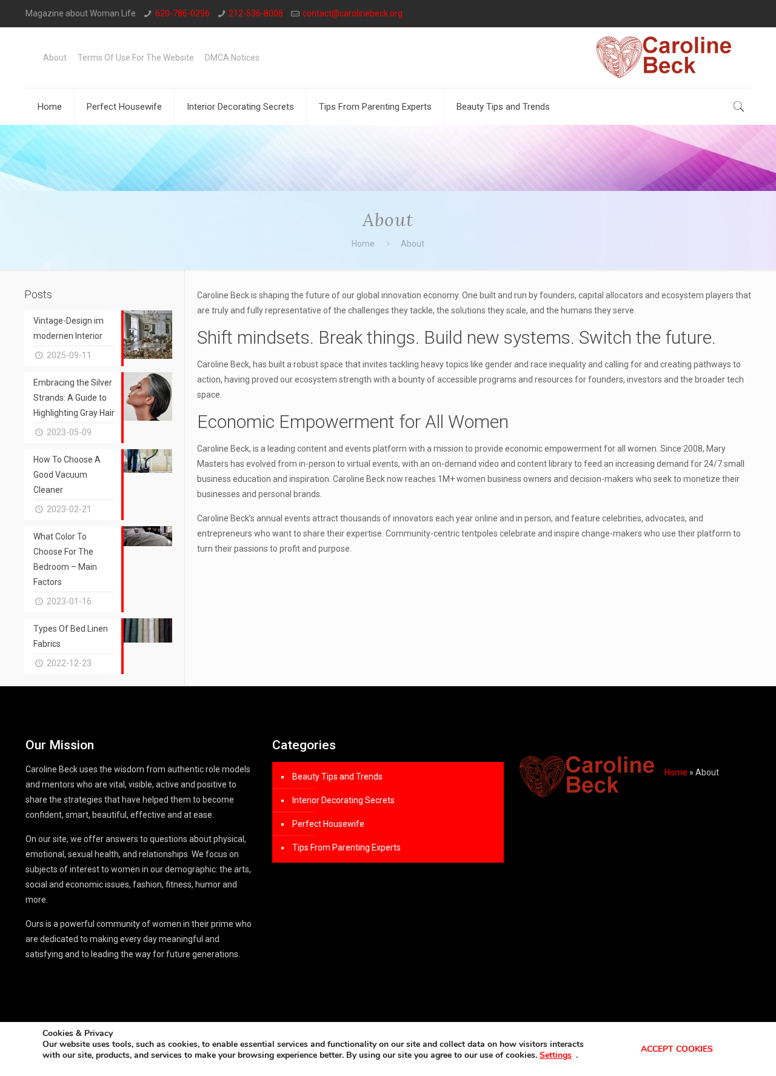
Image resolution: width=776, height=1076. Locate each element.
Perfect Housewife (328, 824)
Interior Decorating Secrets (343, 800)
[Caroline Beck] (663, 57)
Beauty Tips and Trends (337, 776)
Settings (556, 1055)
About (55, 57)
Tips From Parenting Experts (346, 847)
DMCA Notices (232, 57)
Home (363, 244)
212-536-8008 (256, 13)
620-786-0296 (182, 13)
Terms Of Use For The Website (136, 57)
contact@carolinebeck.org (353, 13)
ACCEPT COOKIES (677, 1049)
